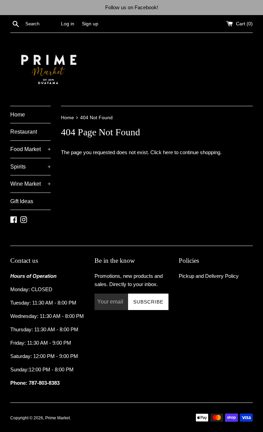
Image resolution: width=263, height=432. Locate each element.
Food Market (30, 149)
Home (17, 115)
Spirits (30, 167)
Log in (67, 23)
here (168, 152)
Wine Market (30, 184)
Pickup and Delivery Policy (209, 276)
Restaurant (23, 132)
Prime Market (57, 418)
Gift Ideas (21, 201)
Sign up (90, 23)
